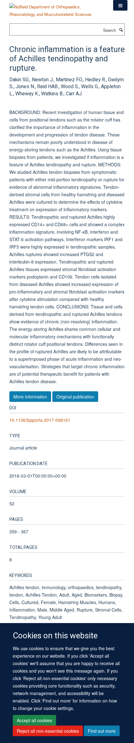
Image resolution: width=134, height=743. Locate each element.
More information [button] (30, 396)
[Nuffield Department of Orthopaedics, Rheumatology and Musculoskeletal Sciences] (56, 8)
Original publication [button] (75, 396)
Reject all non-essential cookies (48, 731)
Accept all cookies (34, 720)
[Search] (120, 29)
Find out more (102, 731)
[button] (120, 5)
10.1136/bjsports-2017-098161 (39, 420)
